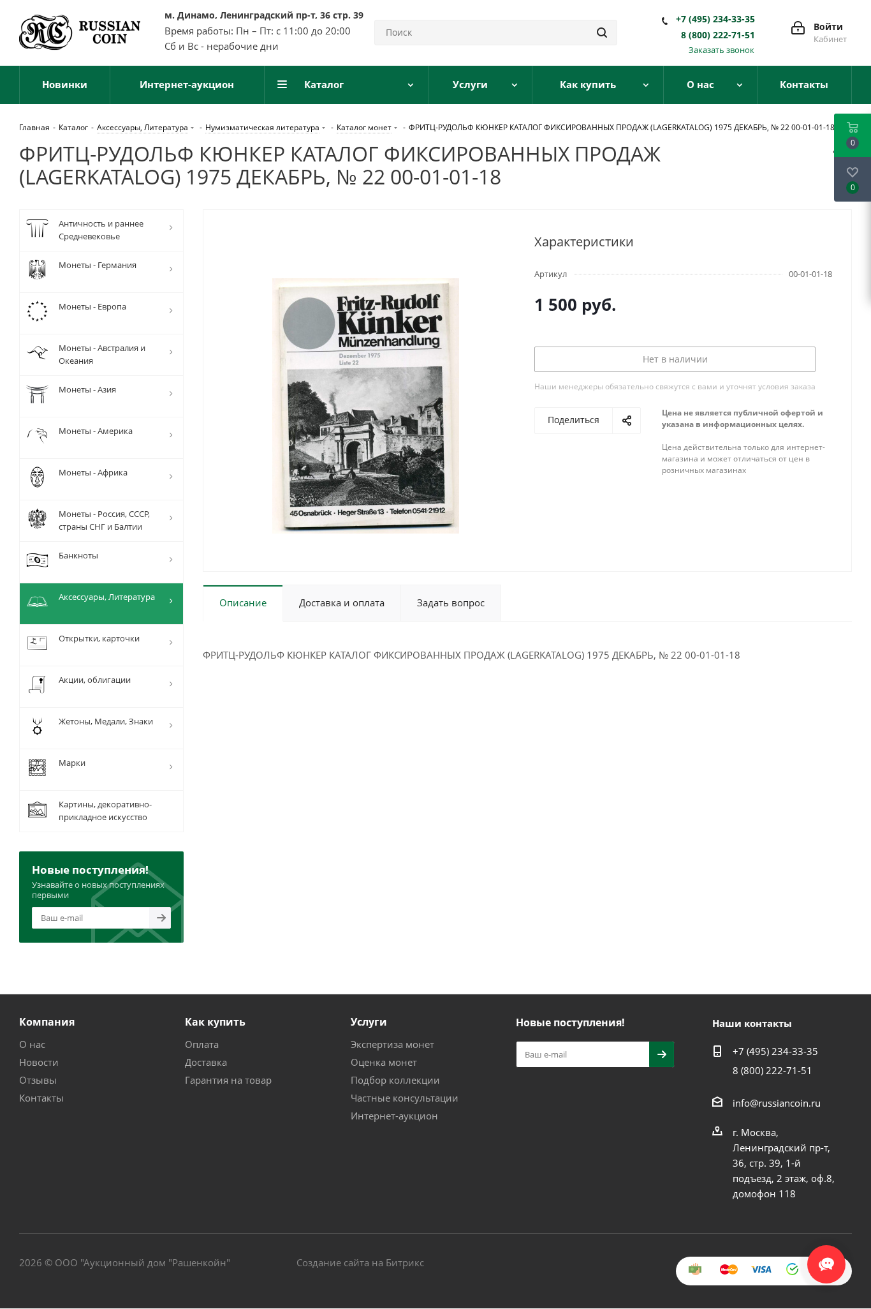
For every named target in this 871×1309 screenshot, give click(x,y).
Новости (39, 1062)
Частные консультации (404, 1097)
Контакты (41, 1097)
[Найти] (602, 32)
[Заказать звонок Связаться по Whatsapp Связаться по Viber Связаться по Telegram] (826, 1257)
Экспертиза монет (392, 1044)
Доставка (206, 1062)
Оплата (202, 1044)
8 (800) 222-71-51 (718, 35)
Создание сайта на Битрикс (360, 1262)
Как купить (215, 1022)
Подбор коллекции (395, 1079)
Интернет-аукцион (394, 1115)
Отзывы (38, 1079)
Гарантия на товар (228, 1079)
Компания (47, 1022)
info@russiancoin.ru (777, 1102)
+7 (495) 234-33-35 (715, 19)
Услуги (369, 1022)
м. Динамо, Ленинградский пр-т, (264, 15)
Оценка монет (384, 1062)
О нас (32, 1044)
